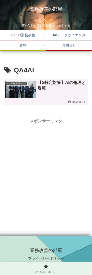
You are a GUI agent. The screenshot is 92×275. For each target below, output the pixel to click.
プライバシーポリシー (46, 258)
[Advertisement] (46, 171)
